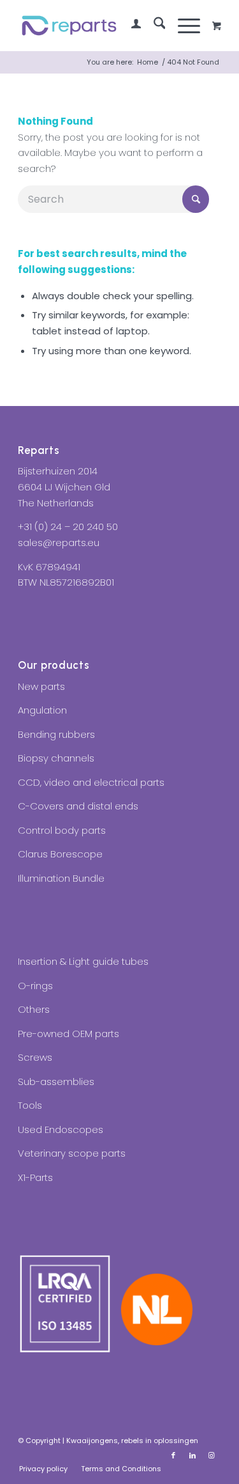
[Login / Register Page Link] (130, 25)
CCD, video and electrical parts (91, 782)
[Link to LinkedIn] (192, 1455)
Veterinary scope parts (72, 1153)
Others (34, 1009)
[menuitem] (130, 25)
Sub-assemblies (56, 1081)
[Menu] (182, 25)
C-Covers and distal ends (78, 806)
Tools (30, 1105)
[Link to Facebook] (173, 1455)
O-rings (35, 985)
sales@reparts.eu (58, 542)
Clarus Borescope (60, 854)
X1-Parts (35, 1177)
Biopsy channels (56, 758)
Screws (35, 1057)
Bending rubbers (56, 734)
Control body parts (62, 830)
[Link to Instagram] (211, 1455)
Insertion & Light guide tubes (83, 961)
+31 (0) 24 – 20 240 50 (68, 526)
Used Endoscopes (60, 1129)
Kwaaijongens (92, 1440)
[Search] (153, 25)
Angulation (42, 710)
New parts (41, 686)
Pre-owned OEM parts (68, 1033)
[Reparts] (99, 25)
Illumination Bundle (61, 878)
